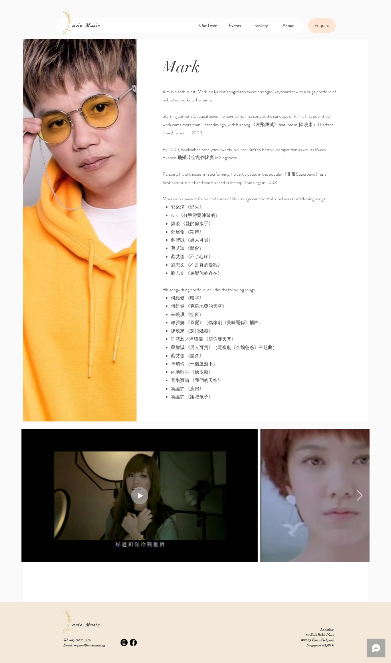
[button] (208, 25)
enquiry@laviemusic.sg (89, 645)
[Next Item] (359, 495)
